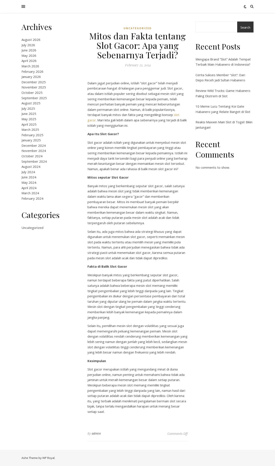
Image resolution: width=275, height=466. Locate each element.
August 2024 (30, 166)
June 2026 (28, 50)
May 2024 (28, 182)
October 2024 (32, 156)
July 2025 (28, 108)
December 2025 (33, 82)
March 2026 (30, 66)
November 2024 (33, 150)
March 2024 (30, 193)
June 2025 (28, 113)
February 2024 (32, 198)
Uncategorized (32, 227)
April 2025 (29, 124)
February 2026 (32, 71)
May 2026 (28, 55)
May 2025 (28, 119)
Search (245, 27)
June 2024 (28, 177)
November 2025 (33, 87)
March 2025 (30, 129)
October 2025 (32, 92)
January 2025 (31, 140)
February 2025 (32, 135)
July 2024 (28, 172)
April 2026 (29, 61)
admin (96, 433)
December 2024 (33, 145)
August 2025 (30, 103)
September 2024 (34, 161)
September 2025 (34, 98)
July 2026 (28, 45)
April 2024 (29, 188)
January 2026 (31, 76)
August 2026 (30, 39)
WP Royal (48, 458)
